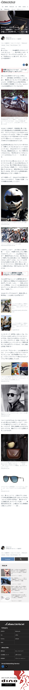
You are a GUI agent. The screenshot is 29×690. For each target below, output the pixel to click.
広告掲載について (5, 654)
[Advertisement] (11, 517)
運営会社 (3, 651)
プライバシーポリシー (20, 658)
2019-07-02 (8, 37)
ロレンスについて (19, 651)
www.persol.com (25, 33)
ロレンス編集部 (17, 39)
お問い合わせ (18, 654)
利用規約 (3, 658)
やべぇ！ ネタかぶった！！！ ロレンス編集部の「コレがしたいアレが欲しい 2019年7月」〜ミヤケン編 (14, 29)
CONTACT (8, 685)
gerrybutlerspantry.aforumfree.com (19, 311)
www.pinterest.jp (5, 224)
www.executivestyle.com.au (8, 245)
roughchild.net (15, 330)
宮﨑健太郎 (8, 39)
